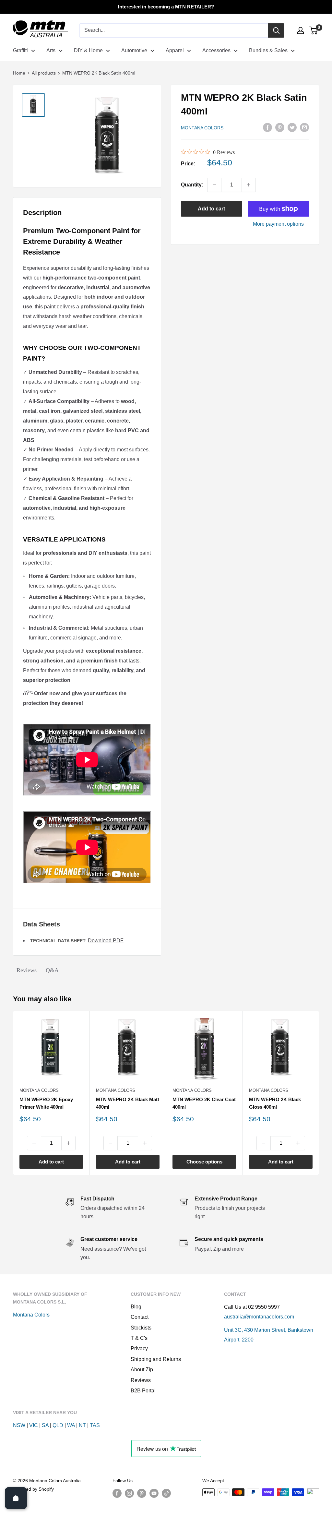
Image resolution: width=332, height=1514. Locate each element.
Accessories (216, 50)
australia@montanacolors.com (259, 1316)
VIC (33, 1425)
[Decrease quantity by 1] (214, 185)
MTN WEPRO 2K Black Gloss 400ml (275, 1103)
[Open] (16, 1498)
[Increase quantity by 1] (248, 185)
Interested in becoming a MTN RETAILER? (166, 6)
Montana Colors (202, 127)
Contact (139, 1317)
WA (71, 1425)
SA (45, 1425)
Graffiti (20, 50)
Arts (50, 50)
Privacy (139, 1348)
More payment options (278, 224)
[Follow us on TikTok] (166, 1492)
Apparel (175, 50)
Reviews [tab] (27, 970)
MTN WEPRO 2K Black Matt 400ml (127, 1103)
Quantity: (192, 184)
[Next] (319, 1093)
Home (19, 73)
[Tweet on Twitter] (292, 127)
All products (44, 73)
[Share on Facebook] (267, 127)
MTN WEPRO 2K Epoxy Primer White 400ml (46, 1103)
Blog (136, 1306)
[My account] (300, 30)
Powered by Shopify (33, 1489)
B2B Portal (143, 1390)
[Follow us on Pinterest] (141, 1492)
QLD (58, 1425)
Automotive (134, 50)
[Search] (276, 30)
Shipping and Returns (156, 1359)
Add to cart (211, 208)
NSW (19, 1425)
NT (82, 1425)
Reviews (141, 1380)
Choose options (204, 1161)
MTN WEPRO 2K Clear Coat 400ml (204, 1103)
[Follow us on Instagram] (129, 1492)
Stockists (141, 1327)
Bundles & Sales (268, 50)
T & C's (139, 1338)
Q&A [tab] (52, 970)
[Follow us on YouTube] (154, 1492)
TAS (95, 1425)
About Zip (142, 1369)
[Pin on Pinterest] (279, 127)
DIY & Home (88, 50)
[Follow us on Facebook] (117, 1492)
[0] (314, 30)
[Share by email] (304, 127)
